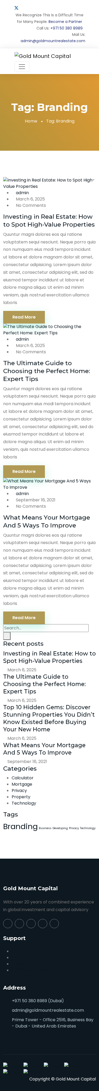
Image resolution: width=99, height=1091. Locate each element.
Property (21, 797)
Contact (20, 951)
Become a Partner (65, 21)
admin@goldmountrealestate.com (53, 40)
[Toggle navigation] (22, 66)
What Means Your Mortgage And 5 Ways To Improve (46, 521)
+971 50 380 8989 (66, 28)
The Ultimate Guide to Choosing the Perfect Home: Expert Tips (46, 371)
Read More (24, 317)
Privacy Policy (26, 964)
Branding (20, 826)
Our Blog (20, 958)
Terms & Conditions (32, 970)
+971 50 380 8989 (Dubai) (38, 1001)
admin (22, 193)
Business (45, 828)
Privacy (19, 790)
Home (31, 121)
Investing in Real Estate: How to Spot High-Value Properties (49, 220)
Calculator (23, 778)
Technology (24, 803)
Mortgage (22, 784)
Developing (60, 828)
